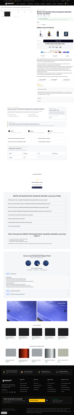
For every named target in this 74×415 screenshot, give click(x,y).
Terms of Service (36, 387)
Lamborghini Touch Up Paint (30, 411)
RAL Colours (37, 3)
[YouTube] (12, 392)
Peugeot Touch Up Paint (60, 411)
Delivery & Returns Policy (38, 385)
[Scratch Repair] (9, 3)
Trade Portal (60, 3)
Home (18, 3)
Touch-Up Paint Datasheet (65, 389)
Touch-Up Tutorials (23, 385)
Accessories (43, 3)
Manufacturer (22, 3)
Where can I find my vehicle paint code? (17, 141)
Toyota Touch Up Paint (67, 411)
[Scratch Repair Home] (7, 381)
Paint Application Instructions (66, 383)
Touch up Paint (30, 3)
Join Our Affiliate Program (51, 389)
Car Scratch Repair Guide (51, 391)
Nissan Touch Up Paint (53, 411)
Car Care (54, 3)
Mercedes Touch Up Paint (38, 411)
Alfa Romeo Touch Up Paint (30, 408)
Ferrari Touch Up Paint (67, 408)
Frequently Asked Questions (24, 387)
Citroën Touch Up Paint (60, 408)
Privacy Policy (36, 383)
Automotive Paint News (24, 389)
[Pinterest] (15, 392)
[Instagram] (7, 392)
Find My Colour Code (50, 383)
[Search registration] (47, 400)
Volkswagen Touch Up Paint (30, 412)
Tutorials (62, 391)
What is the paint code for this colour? (16, 138)
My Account (49, 385)
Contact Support (50, 387)
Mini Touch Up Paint (46, 411)
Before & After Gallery (23, 391)
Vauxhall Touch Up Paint (38, 412)
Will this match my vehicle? (44, 138)
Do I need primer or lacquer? (44, 141)
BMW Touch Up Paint (8, 7)
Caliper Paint (48, 3)
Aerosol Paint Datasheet (65, 387)
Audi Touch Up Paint (46, 408)
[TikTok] (5, 392)
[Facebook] (3, 392)
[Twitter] (10, 392)
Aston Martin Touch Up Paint (39, 408)
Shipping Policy (36, 389)
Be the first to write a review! (37, 187)
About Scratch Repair (23, 383)
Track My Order (63, 385)
